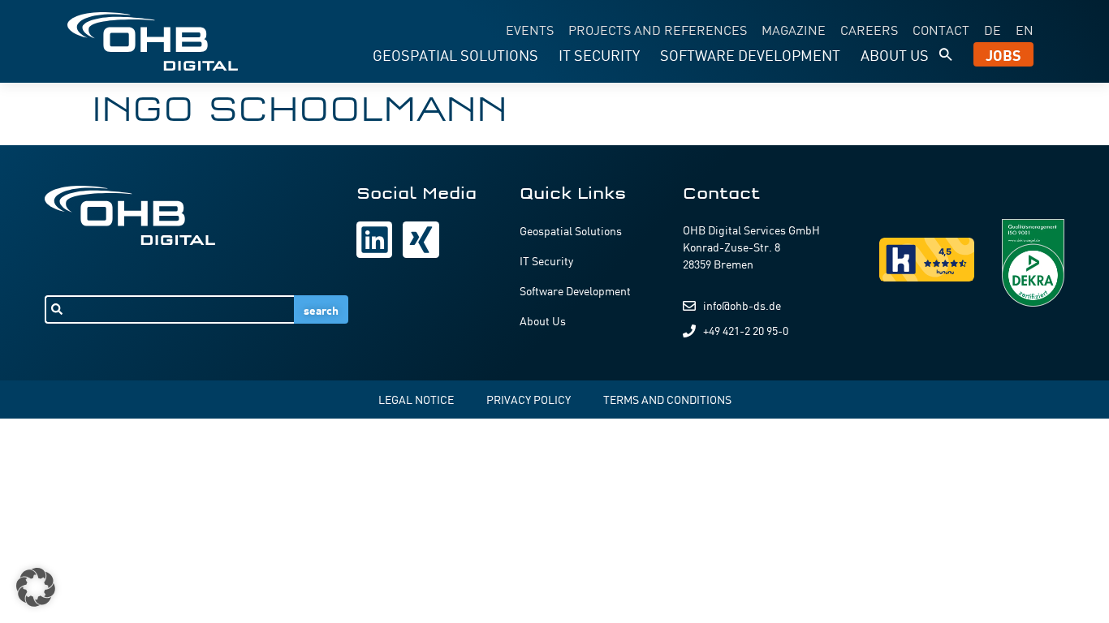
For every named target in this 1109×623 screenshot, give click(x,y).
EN (1024, 29)
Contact (941, 29)
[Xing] (420, 239)
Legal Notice (416, 399)
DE (992, 29)
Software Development (750, 54)
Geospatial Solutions (455, 54)
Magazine (794, 29)
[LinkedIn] (374, 239)
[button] (946, 54)
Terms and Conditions (667, 399)
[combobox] (169, 309)
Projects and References (657, 29)
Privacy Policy (528, 399)
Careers (869, 29)
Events (530, 29)
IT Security (599, 54)
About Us (895, 54)
